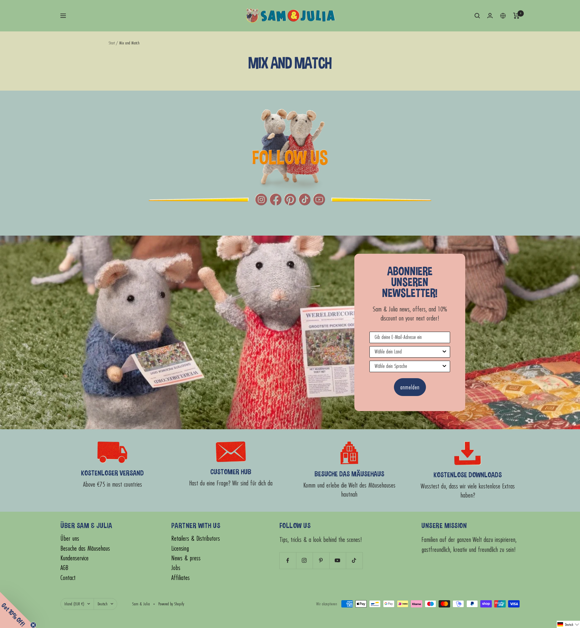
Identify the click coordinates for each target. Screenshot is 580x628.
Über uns (69, 538)
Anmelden (410, 387)
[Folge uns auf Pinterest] (321, 560)
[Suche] (477, 15)
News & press (186, 558)
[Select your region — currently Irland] (503, 16)
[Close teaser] (33, 625)
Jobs (175, 567)
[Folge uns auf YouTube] (337, 560)
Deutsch (103, 604)
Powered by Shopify (171, 604)
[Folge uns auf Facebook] (287, 560)
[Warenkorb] (516, 16)
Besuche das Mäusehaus (85, 548)
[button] (568, 624)
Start (112, 43)
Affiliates (180, 577)
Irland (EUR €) (74, 604)
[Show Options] (444, 351)
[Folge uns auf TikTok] (354, 560)
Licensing (180, 548)
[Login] (490, 15)
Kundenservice (74, 558)
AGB (64, 567)
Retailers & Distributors (195, 538)
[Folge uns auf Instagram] (304, 560)
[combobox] (408, 351)
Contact (68, 577)
